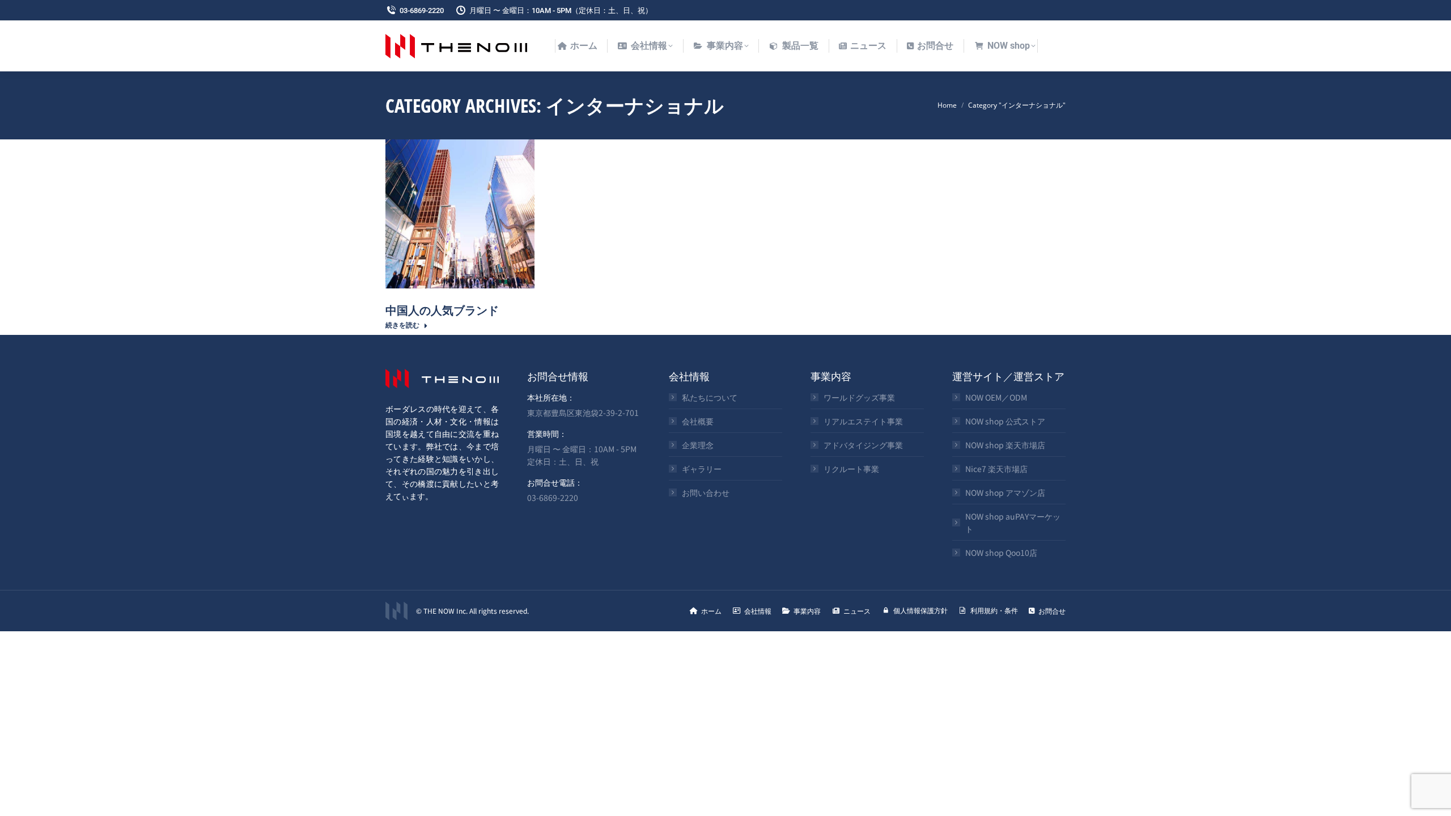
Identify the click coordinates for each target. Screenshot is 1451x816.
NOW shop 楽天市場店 (1005, 444)
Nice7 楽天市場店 (996, 468)
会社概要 (698, 421)
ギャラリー (702, 468)
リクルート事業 (851, 468)
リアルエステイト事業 (863, 421)
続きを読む (402, 324)
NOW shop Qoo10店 (1001, 552)
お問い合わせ (705, 492)
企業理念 (698, 444)
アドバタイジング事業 (863, 444)
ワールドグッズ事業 (859, 397)
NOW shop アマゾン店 (1005, 492)
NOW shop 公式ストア (1005, 421)
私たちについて (709, 397)
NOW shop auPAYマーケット (1012, 522)
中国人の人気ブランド (442, 309)
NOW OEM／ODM (996, 397)
